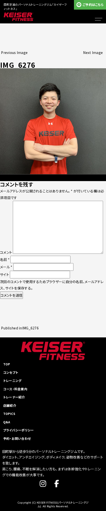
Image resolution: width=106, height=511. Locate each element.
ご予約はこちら (93, 4)
